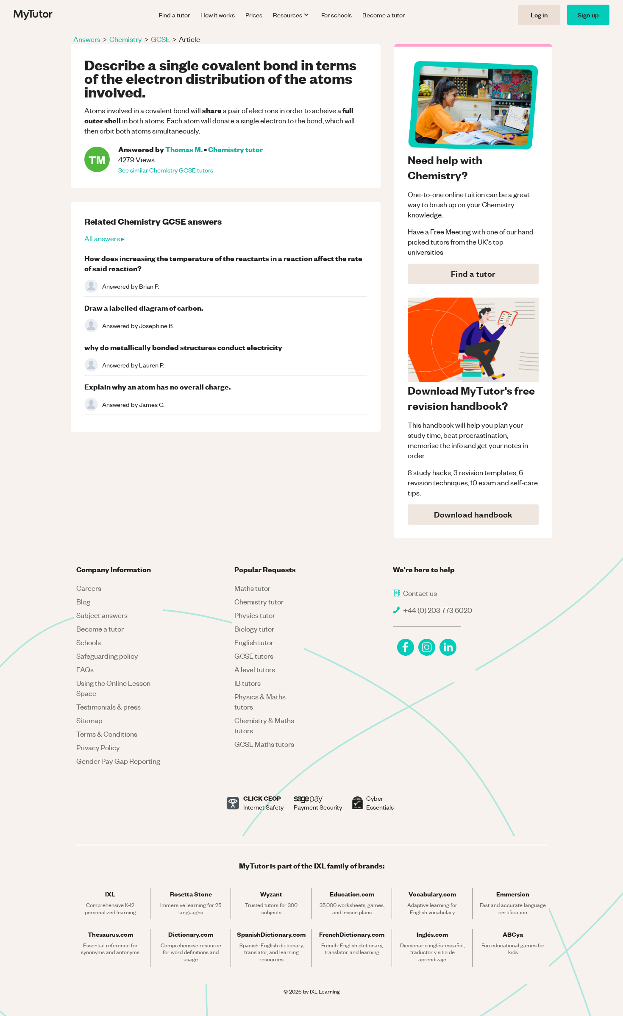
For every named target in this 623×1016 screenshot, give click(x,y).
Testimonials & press (108, 706)
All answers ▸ (104, 238)
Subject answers (102, 615)
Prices (253, 15)
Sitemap (89, 720)
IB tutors (247, 683)
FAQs (85, 669)
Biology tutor (254, 628)
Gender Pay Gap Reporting (118, 760)
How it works (217, 15)
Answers (86, 39)
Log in (539, 14)
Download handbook (473, 514)
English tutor (253, 642)
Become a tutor (383, 15)
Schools (88, 642)
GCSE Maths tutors (264, 744)
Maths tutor (252, 588)
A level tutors (254, 669)
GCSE (160, 39)
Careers (88, 588)
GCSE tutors (253, 655)
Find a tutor (174, 15)
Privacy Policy (98, 747)
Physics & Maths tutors (260, 701)
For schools (336, 15)
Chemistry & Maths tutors (264, 725)
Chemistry (125, 39)
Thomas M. (184, 149)
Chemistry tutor (235, 149)
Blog (83, 601)
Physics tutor (254, 615)
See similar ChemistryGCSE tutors (165, 170)
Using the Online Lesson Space (113, 688)
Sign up (588, 14)
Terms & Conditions (106, 733)
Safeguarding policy (107, 655)
